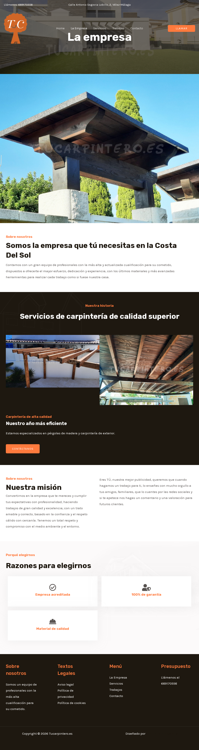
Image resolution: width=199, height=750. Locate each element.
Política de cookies (72, 703)
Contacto (136, 28)
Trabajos (118, 28)
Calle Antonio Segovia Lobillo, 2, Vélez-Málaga (99, 4)
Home (60, 28)
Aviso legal (66, 684)
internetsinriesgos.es (162, 733)
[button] (181, 28)
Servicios (99, 28)
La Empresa (79, 28)
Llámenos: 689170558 (18, 4)
